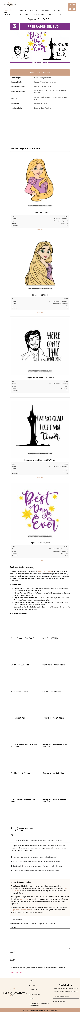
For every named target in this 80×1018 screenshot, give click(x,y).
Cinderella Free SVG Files (53, 773)
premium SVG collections (22, 910)
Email (12, 960)
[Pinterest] (70, 9)
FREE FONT (57, 11)
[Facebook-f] (70, 5)
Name (12, 952)
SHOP (59, 14)
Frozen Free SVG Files (51, 691)
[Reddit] (74, 9)
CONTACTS (33, 990)
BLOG (51, 14)
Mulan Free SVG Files (20, 664)
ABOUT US (32, 985)
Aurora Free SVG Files (20, 691)
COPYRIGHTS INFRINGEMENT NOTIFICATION (39, 1004)
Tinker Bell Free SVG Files (53, 718)
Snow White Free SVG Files (53, 664)
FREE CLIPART (24, 14)
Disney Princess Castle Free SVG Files (54, 800)
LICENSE (32, 999)
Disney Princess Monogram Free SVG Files (22, 829)
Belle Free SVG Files (50, 638)
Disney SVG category (45, 571)
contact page (23, 899)
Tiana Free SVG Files (19, 718)
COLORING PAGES (39, 14)
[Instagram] (74, 5)
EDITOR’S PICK (44, 11)
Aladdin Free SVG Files (20, 773)
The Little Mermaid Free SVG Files (23, 800)
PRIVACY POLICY (34, 994)
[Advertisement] (40, 130)
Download (40, 230)
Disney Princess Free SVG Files (24, 638)
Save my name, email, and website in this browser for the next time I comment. (38, 968)
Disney (11, 10)
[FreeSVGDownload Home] (10, 6)
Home (6, 10)
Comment (13, 927)
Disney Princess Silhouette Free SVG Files (24, 745)
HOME (21, 11)
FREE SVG (31, 11)
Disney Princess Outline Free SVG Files (54, 745)
